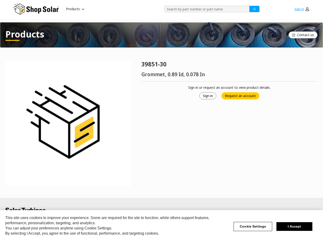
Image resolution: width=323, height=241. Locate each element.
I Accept (294, 226)
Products (73, 9)
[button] (302, 9)
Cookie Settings (253, 226)
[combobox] (205, 9)
